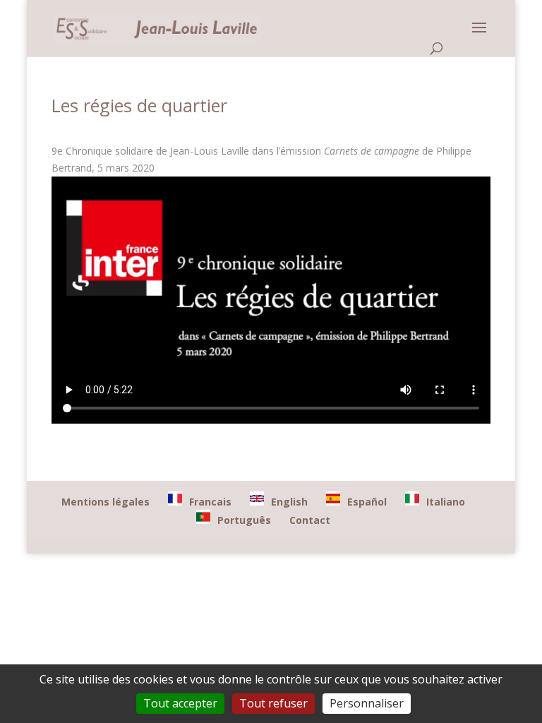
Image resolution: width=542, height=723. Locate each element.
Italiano (445, 501)
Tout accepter (180, 703)
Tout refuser (273, 703)
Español (367, 501)
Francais (210, 501)
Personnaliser (367, 703)
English (289, 501)
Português (244, 520)
